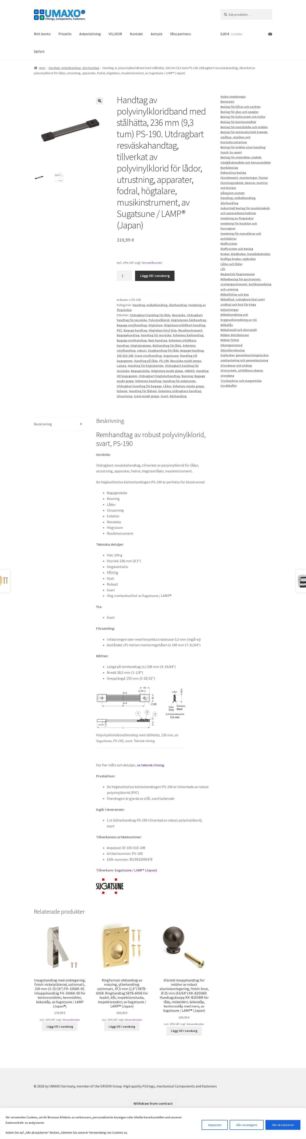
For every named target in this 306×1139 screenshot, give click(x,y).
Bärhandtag (178, 396)
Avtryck (156, 34)
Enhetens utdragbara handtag (179, 391)
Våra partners (180, 34)
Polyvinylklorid (159, 320)
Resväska (178, 315)
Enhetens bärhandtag (188, 335)
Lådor (167, 386)
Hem (42, 68)
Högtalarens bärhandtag (188, 320)
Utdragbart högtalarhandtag (159, 376)
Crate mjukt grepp (146, 396)
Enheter (122, 391)
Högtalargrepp (140, 346)
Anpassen (214, 1125)
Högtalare (155, 325)
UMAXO (190, 371)
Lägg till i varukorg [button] (60, 1026)
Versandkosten (152, 263)
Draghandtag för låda (163, 350)
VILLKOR (115, 34)
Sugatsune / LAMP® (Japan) (135, 870)
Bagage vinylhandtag (132, 325)
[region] (153, 1123)
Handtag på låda (146, 361)
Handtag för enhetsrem (179, 381)
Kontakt (136, 34)
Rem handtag (157, 340)
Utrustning (124, 396)
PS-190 (164, 361)
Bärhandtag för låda (167, 346)
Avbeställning (90, 34)
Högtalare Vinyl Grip (163, 330)
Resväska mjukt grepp (185, 361)
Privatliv (64, 34)
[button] (99, 100)
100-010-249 (125, 356)
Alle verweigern (246, 1125)
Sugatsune (171, 356)
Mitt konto (42, 34)
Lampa (121, 366)
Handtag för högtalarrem (146, 366)
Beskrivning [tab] (43, 424)
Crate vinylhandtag (148, 356)
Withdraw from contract (153, 1103)
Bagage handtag (135, 330)
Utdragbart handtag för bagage (139, 386)
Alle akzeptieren (283, 1125)
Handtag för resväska (156, 335)
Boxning (187, 376)
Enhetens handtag (148, 381)
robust (142, 350)
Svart (164, 396)
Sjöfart (39, 51)
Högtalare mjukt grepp (167, 371)
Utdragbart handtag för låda (150, 315)
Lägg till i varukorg (155, 275)
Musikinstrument (190, 330)
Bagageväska (140, 371)
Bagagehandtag (128, 335)
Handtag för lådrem (143, 391)
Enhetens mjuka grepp (188, 386)
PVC (119, 330)
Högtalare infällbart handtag (184, 325)
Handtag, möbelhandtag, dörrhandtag (74, 68)
